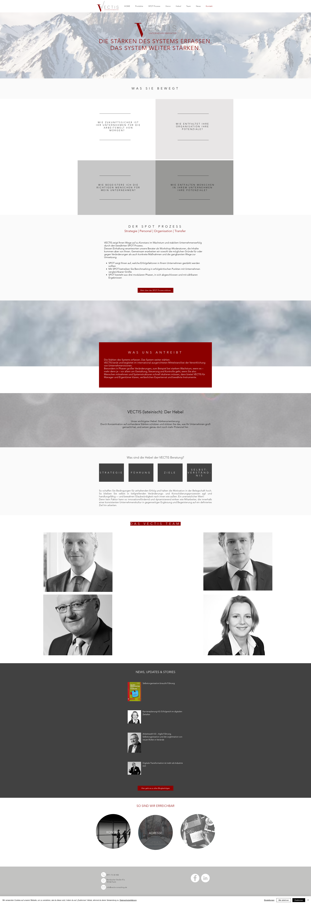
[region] (117, 129)
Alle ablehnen (283, 900)
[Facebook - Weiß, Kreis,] (195, 878)
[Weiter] (297, 45)
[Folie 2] (155, 72)
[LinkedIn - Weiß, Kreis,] (205, 878)
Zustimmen (298, 900)
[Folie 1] (153, 72)
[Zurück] (13, 45)
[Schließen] (308, 900)
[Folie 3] (157, 72)
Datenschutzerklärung (128, 900)
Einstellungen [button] (269, 900)
